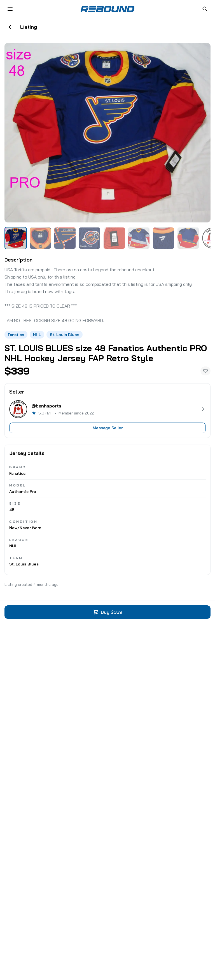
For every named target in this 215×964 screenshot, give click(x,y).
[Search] (205, 9)
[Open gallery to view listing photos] (107, 132)
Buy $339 (111, 612)
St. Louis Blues (64, 334)
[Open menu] (10, 9)
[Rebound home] (107, 9)
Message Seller (108, 427)
